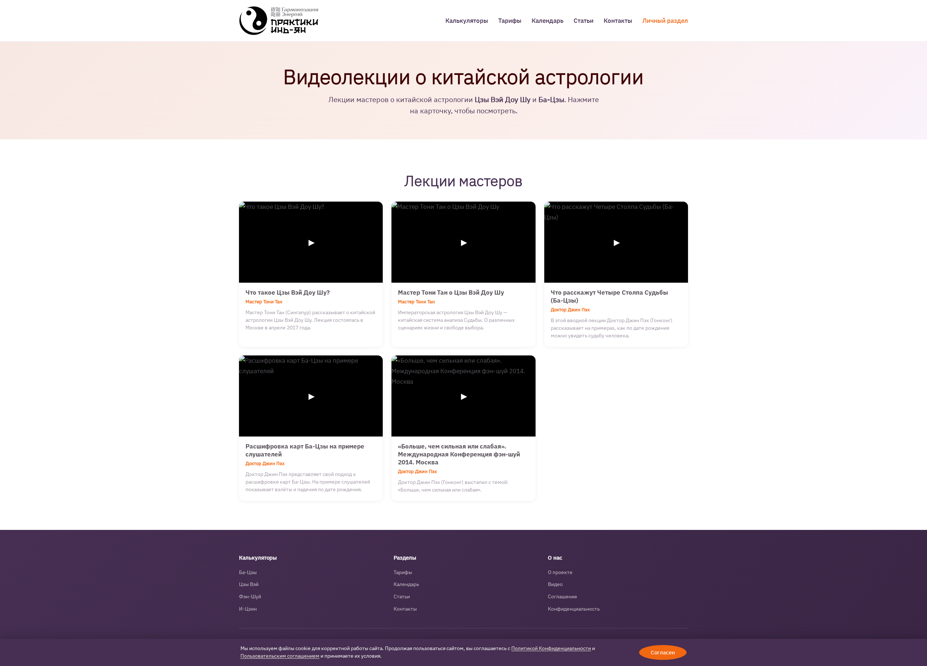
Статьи (583, 21)
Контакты (618, 21)
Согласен (663, 652)
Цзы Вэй (249, 584)
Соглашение (562, 596)
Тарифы (509, 21)
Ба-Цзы (248, 572)
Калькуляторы (466, 21)
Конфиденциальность (574, 609)
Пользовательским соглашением (279, 656)
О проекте (560, 572)
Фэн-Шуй (250, 596)
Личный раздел (665, 21)
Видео (555, 584)
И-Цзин (248, 609)
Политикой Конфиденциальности (551, 648)
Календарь (547, 21)
